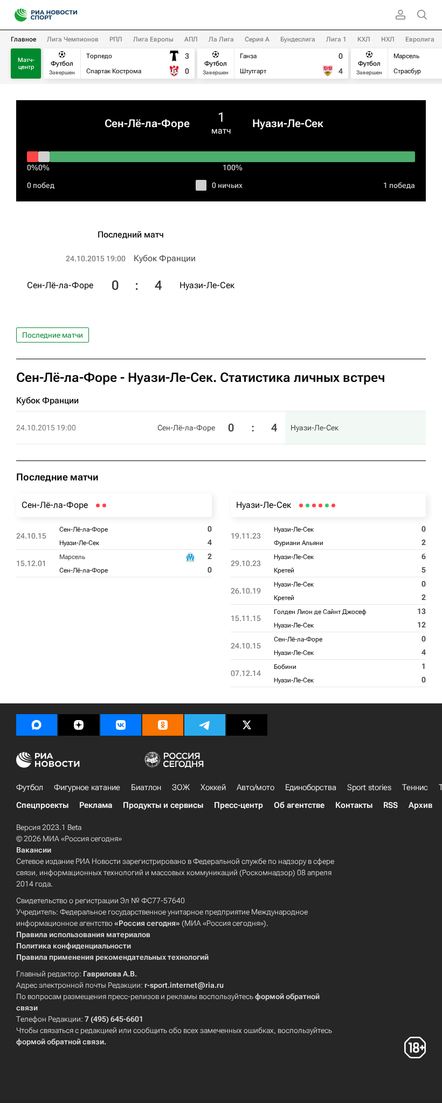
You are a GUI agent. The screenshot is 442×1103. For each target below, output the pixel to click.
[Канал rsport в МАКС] (36, 725)
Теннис (415, 787)
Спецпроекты (42, 805)
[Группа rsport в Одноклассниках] (162, 725)
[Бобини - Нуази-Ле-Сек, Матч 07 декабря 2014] (301, 505)
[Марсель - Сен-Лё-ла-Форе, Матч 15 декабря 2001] (98, 505)
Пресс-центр (238, 805)
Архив (420, 805)
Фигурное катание (87, 787)
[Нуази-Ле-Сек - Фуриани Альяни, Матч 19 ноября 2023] (333, 505)
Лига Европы (153, 39)
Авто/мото (255, 787)
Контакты (353, 805)
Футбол (29, 787)
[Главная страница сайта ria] (17, 15)
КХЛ (363, 39)
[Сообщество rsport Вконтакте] (120, 725)
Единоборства (310, 787)
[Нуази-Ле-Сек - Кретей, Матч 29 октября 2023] (327, 505)
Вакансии (33, 850)
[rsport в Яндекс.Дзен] (78, 725)
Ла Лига (221, 39)
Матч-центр (26, 64)
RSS (390, 805)
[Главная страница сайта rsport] (70, 15)
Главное (23, 39)
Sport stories (369, 787)
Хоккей (213, 787)
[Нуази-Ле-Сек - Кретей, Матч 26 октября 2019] (320, 505)
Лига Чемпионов (73, 39)
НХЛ (388, 39)
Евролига (419, 39)
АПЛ (191, 39)
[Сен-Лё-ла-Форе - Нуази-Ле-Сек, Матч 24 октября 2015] (104, 505)
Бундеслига (297, 39)
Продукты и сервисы (163, 805)
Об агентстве (299, 805)
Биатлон (146, 787)
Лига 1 (336, 39)
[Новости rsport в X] (246, 725)
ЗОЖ (181, 787)
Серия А (257, 39)
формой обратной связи (60, 1041)
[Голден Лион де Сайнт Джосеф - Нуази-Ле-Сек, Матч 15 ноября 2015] (314, 505)
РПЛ (115, 39)
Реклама (95, 805)
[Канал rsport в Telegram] (204, 725)
